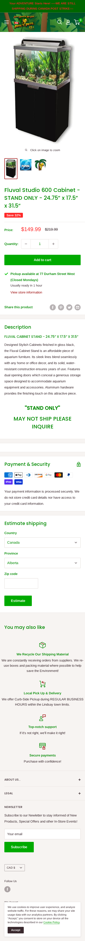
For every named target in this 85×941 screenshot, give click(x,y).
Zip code (10, 574)
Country (10, 533)
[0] (77, 22)
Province (11, 553)
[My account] (68, 22)
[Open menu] (6, 22)
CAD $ (11, 867)
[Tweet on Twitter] (69, 307)
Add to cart (42, 260)
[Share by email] (78, 307)
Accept (15, 930)
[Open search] (59, 22)
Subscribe (19, 847)
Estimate (18, 601)
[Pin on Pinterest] (61, 307)
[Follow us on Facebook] (7, 889)
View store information (26, 292)
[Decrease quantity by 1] (26, 243)
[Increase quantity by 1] (53, 243)
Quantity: (11, 244)
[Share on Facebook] (53, 307)
